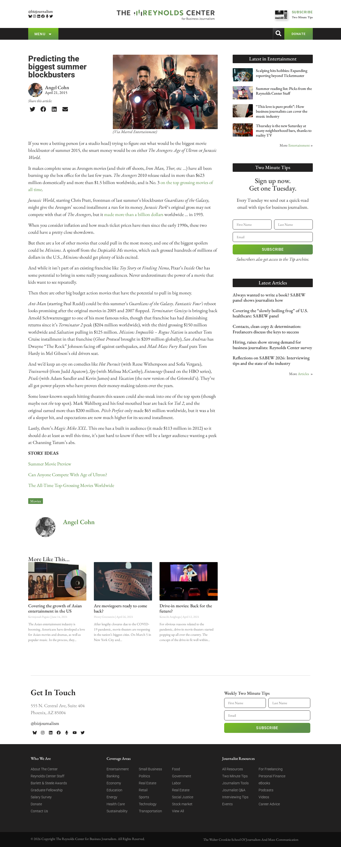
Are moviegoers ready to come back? (120, 608)
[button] (32, 109)
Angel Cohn (79, 522)
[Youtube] (75, 733)
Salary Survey (41, 797)
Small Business (150, 769)
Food (176, 769)
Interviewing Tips (235, 797)
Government (181, 776)
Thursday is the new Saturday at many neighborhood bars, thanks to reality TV (284, 130)
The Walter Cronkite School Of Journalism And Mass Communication (250, 839)
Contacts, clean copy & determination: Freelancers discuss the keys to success (267, 329)
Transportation (150, 811)
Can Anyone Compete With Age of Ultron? (67, 474)
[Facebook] (43, 16)
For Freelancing (271, 769)
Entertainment (299, 145)
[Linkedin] (39, 16)
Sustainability (117, 811)
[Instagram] (34, 16)
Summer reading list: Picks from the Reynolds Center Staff (284, 91)
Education (114, 790)
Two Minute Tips (235, 776)
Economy (114, 783)
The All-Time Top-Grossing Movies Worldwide (71, 485)
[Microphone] (47, 16)
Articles (303, 373)
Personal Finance (272, 776)
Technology (148, 804)
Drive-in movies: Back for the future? (186, 608)
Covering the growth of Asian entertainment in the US (55, 608)
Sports (144, 797)
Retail (143, 790)
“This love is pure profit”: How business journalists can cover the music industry (281, 111)
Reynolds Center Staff (47, 776)
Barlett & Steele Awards (49, 783)
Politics (144, 776)
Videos (264, 797)
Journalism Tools (235, 783)
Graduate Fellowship (47, 790)
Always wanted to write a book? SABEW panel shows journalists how (269, 297)
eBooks (264, 783)
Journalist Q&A (233, 790)
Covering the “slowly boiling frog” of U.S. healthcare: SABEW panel (270, 313)
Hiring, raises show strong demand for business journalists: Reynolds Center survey (272, 344)
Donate (36, 804)
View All (178, 811)
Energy (112, 797)
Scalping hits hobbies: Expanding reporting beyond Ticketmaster (281, 73)
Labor (176, 783)
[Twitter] (51, 16)
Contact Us (39, 811)
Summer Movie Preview (49, 464)
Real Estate (147, 783)
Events (227, 804)
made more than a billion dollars (133, 214)
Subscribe (273, 249)
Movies (35, 501)
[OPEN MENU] (50, 34)
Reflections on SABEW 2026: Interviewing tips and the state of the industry (271, 360)
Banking (113, 776)
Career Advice (269, 804)
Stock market (182, 804)
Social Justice (182, 797)
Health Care (116, 804)
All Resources (232, 769)
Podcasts (266, 790)
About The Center (44, 769)
